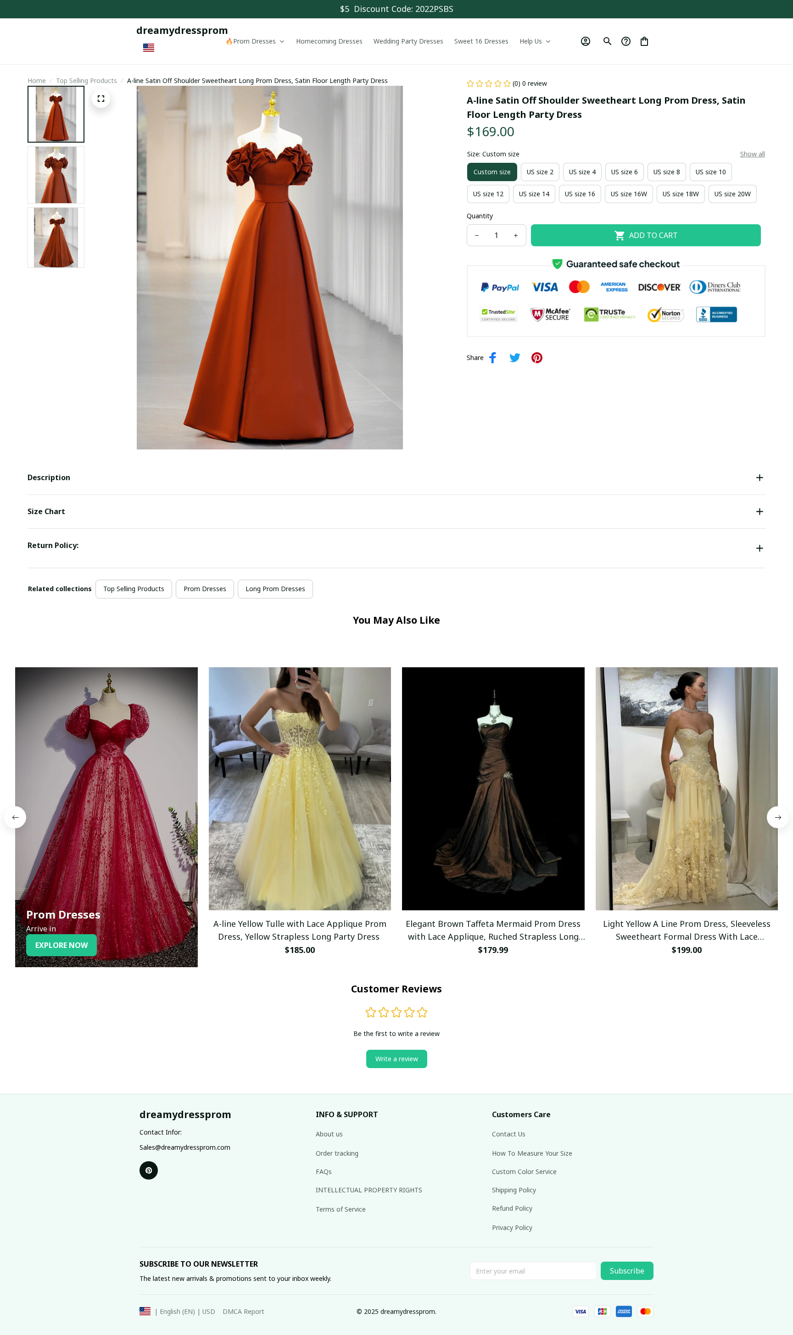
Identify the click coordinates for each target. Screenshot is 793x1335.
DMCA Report (243, 1311)
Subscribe (627, 1271)
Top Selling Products (86, 80)
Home (37, 80)
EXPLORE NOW (61, 945)
